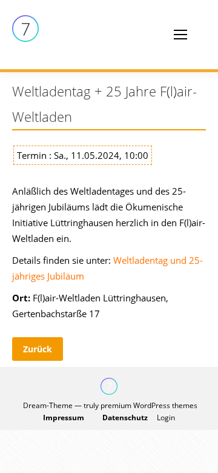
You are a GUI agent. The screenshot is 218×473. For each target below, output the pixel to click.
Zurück (37, 349)
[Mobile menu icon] (180, 34)
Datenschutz (125, 417)
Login (166, 417)
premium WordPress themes (149, 405)
